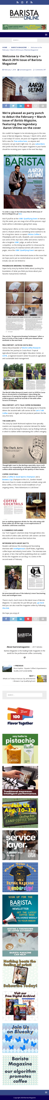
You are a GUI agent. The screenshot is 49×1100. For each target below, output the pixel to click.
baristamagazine (25, 70)
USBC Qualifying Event (28, 218)
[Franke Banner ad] (20, 794)
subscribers (40, 144)
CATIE (4, 356)
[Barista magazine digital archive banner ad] (20, 1019)
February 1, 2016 (10, 70)
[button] (45, 34)
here (20, 214)
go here (40, 603)
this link (5, 608)
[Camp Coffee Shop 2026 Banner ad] (20, 826)
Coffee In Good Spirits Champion (21, 477)
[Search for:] (24, 40)
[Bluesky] (17, 2)
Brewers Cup (7, 479)
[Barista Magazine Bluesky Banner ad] (20, 1051)
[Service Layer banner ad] (20, 858)
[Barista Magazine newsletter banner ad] (20, 923)
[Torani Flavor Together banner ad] (20, 730)
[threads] (31, 2)
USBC (17, 242)
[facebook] (27, 2)
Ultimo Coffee (33, 234)
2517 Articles (37, 647)
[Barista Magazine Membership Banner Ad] (20, 891)
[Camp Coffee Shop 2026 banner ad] (24, 28)
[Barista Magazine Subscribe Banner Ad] (20, 987)
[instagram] (22, 2)
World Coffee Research (31, 348)
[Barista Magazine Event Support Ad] (20, 955)
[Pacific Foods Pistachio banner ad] (20, 762)
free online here (20, 141)
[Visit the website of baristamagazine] (24, 657)
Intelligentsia (18, 548)
